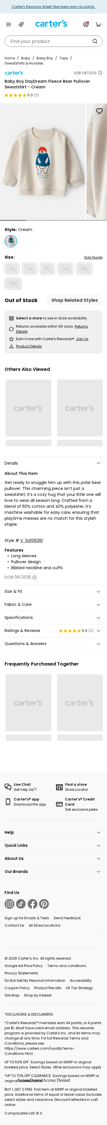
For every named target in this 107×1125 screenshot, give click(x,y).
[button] (13, 220)
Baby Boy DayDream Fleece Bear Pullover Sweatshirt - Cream (47, 84)
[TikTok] (21, 904)
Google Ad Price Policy (24, 965)
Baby (25, 58)
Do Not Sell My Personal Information (35, 980)
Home (10, 58)
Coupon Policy (17, 987)
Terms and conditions (66, 965)
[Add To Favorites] (99, 111)
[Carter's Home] (53, 23)
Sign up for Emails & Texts (27, 918)
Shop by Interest (38, 995)
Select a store (29, 318)
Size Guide (93, 257)
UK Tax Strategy (79, 987)
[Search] (95, 41)
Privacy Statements (21, 973)
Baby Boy (45, 58)
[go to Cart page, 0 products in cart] (98, 24)
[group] (42, 161)
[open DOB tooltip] (100, 72)
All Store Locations (44, 925)
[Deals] (21, 24)
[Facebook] (32, 904)
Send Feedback (67, 918)
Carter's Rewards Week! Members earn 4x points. (53, 6)
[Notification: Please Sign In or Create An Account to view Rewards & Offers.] (86, 24)
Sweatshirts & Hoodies (24, 63)
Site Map (12, 995)
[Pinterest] (44, 904)
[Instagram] (9, 904)
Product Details (29, 346)
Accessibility (81, 980)
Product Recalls (47, 987)
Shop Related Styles (74, 300)
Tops (63, 58)
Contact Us (14, 925)
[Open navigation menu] (8, 24)
